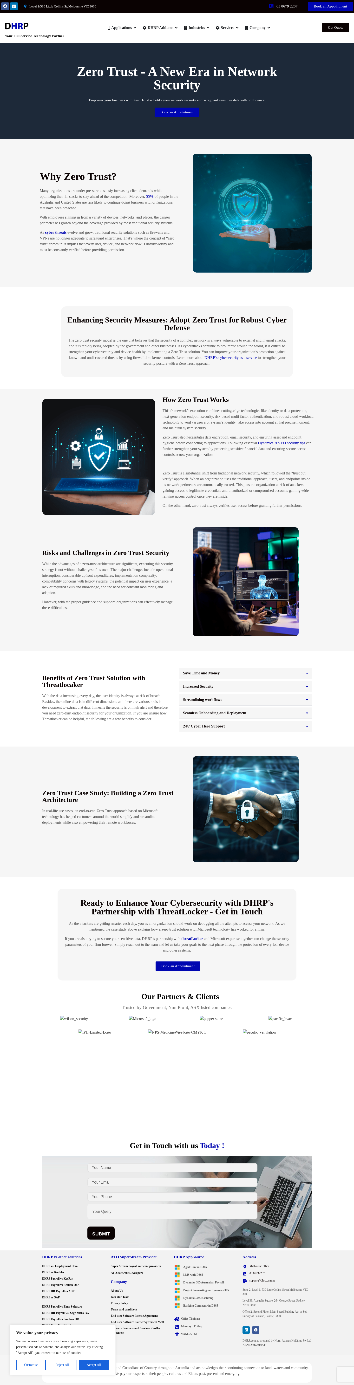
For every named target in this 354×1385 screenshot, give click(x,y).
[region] (63, 1350)
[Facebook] (5, 6)
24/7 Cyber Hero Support (204, 726)
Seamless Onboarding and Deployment (214, 713)
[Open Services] (237, 28)
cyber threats (55, 232)
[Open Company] (269, 28)
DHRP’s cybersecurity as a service (230, 358)
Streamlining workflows (202, 700)
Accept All (94, 1365)
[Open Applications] (135, 28)
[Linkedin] (14, 6)
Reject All (62, 1365)
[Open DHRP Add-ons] (176, 28)
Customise (31, 1365)
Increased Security (198, 686)
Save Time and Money (201, 673)
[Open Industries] (208, 28)
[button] (245, 673)
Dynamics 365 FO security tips (281, 443)
